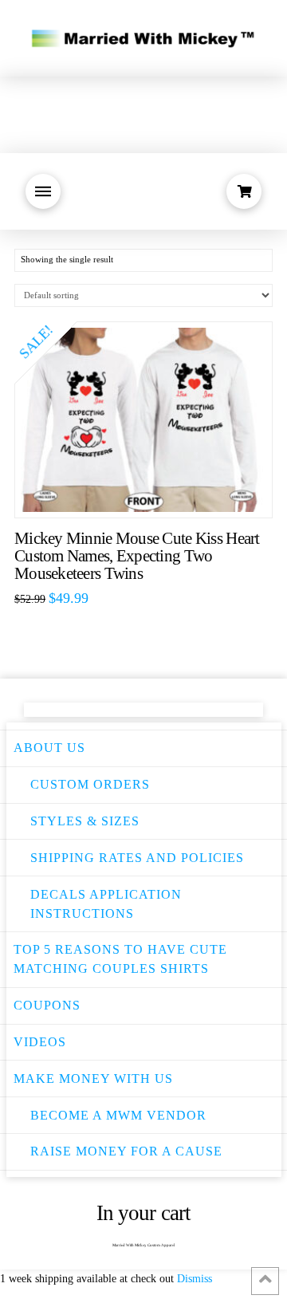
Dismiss (194, 1279)
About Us (49, 747)
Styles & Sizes (85, 821)
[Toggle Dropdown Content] (43, 191)
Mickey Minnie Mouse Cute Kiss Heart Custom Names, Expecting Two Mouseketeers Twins (137, 555)
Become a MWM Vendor (118, 1115)
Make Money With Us (93, 1078)
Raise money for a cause (126, 1151)
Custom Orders (90, 784)
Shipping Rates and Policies (137, 857)
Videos (40, 1042)
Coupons (47, 1005)
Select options (151, 489)
